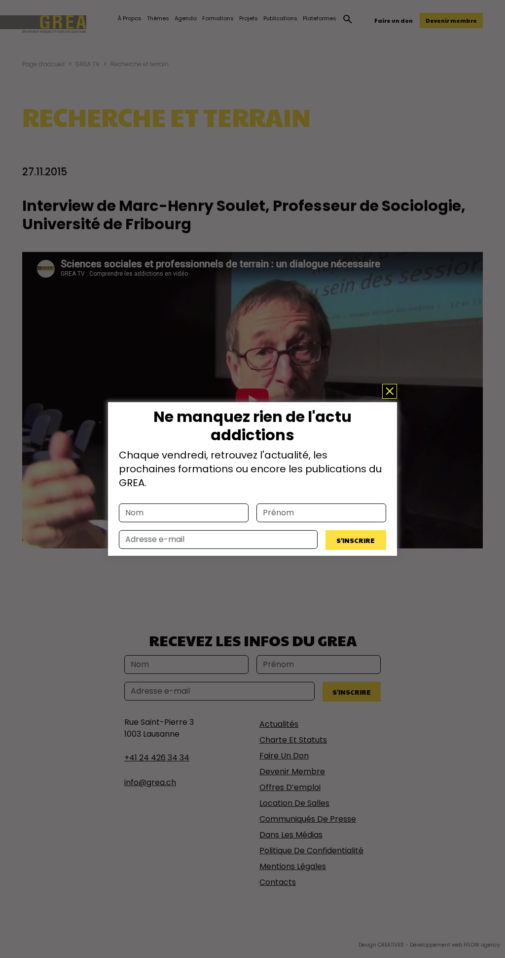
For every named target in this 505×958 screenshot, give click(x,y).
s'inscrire (355, 540)
